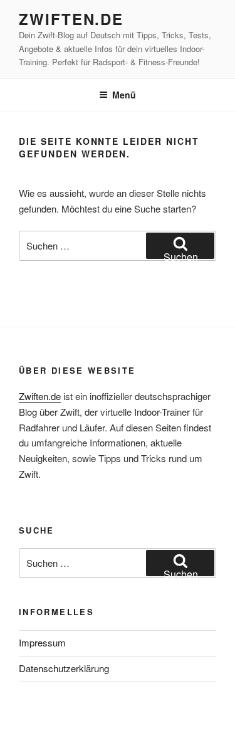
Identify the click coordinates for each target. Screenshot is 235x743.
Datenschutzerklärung (64, 668)
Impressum (42, 642)
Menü (124, 94)
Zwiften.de (71, 18)
